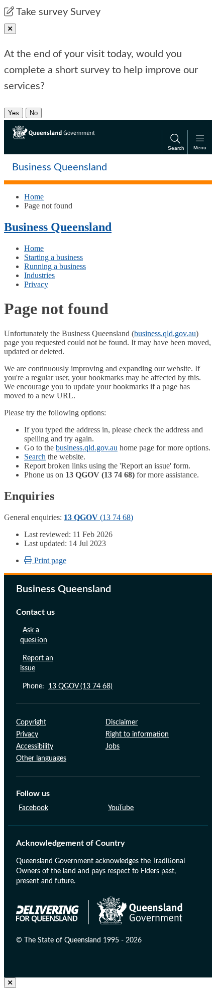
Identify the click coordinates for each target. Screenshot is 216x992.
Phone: (68, 686)
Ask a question (33, 635)
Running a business (55, 266)
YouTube (121, 808)
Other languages (41, 758)
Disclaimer (121, 722)
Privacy (36, 284)
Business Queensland (58, 226)
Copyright (31, 722)
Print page (49, 560)
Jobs (112, 746)
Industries (39, 275)
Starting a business (53, 257)
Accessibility (34, 746)
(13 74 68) (98, 517)
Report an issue (36, 663)
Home (34, 196)
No (34, 113)
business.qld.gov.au (165, 333)
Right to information (137, 734)
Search (35, 456)
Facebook (33, 808)
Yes (13, 113)
